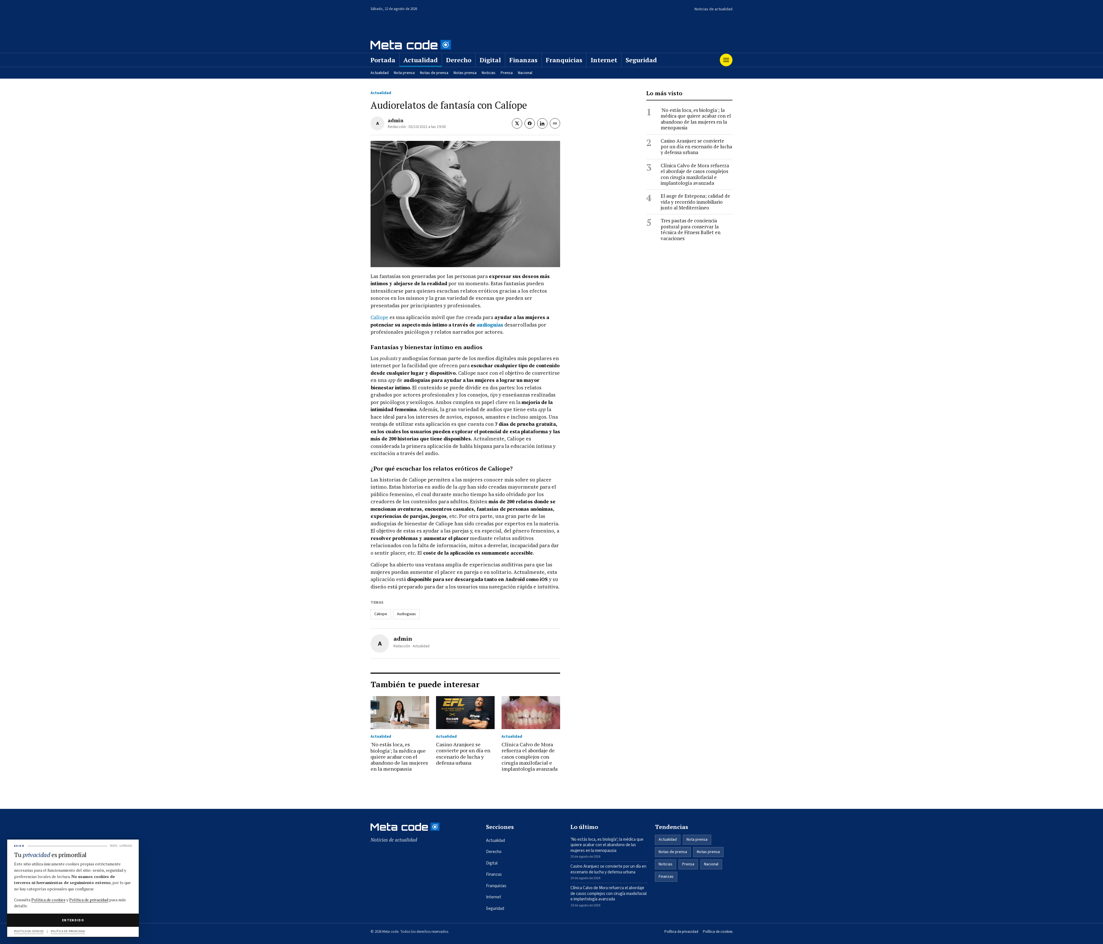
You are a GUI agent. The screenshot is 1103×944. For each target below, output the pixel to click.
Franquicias (564, 60)
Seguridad (641, 60)
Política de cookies (717, 931)
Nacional (525, 73)
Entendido (73, 920)
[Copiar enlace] (555, 123)
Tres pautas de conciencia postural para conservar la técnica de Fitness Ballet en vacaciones (690, 229)
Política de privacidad (681, 931)
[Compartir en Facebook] (529, 123)
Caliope (380, 614)
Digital (490, 60)
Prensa (507, 73)
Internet (604, 60)
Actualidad (421, 60)
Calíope (379, 317)
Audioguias (406, 614)
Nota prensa (404, 73)
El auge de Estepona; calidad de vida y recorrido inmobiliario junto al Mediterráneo (695, 202)
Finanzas (523, 60)
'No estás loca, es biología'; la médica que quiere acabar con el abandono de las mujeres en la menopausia (696, 119)
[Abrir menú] (726, 60)
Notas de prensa (434, 73)
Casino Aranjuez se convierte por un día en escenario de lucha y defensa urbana (696, 147)
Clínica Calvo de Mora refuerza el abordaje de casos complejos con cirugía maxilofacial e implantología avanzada (695, 174)
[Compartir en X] (517, 123)
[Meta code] (411, 44)
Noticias (488, 73)
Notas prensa (465, 73)
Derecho (458, 60)
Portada (383, 60)
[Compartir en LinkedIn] (542, 123)
